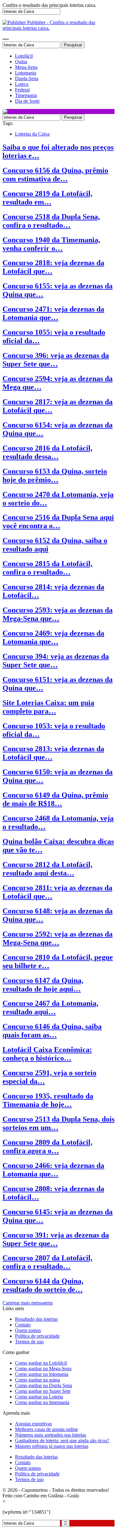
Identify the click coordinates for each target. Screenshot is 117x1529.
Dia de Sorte (27, 101)
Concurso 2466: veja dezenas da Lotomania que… (53, 1169)
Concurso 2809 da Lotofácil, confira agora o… (47, 1146)
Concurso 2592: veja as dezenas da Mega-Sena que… (57, 938)
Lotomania (25, 72)
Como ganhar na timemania (42, 1402)
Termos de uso (29, 1341)
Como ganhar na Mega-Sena (43, 1368)
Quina (21, 61)
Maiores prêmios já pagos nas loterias (51, 1446)
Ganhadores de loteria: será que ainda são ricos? (62, 1440)
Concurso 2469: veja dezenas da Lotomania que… (53, 637)
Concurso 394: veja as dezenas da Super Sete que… (55, 660)
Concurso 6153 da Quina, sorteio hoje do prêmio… (54, 475)
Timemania (26, 95)
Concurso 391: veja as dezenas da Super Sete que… (55, 1239)
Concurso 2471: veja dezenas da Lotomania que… (53, 313)
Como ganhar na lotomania (41, 1374)
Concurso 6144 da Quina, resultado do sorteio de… (42, 1285)
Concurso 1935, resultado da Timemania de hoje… (47, 1100)
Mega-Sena (26, 67)
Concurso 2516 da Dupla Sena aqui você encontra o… (58, 521)
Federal (22, 89)
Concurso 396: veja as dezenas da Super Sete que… (55, 359)
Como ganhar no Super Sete (43, 1391)
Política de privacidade (37, 1336)
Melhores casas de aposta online (46, 1429)
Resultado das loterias (36, 1319)
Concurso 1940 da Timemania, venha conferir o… (51, 244)
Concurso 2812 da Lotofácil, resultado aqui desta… (47, 868)
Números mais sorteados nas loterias (50, 1435)
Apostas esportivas (33, 1423)
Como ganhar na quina (37, 1379)
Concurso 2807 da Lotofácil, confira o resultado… (47, 1262)
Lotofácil (24, 56)
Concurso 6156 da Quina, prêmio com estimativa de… (55, 174)
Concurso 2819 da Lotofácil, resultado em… (47, 197)
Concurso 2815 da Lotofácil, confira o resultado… (47, 568)
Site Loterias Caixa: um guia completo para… (48, 707)
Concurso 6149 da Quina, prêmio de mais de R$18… (55, 799)
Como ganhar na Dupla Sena (43, 1385)
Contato (23, 1324)
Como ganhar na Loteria (39, 1396)
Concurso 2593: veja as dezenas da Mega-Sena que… (57, 614)
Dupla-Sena (26, 78)
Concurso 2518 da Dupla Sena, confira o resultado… (51, 221)
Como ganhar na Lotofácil (41, 1363)
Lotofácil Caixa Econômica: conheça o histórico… (47, 1054)
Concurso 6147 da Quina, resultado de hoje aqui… (42, 984)
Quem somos (28, 1330)
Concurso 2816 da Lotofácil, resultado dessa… (47, 452)
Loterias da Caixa (32, 134)
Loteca (21, 84)
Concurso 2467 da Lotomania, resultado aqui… (50, 1007)
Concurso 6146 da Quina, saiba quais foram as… (52, 1030)
